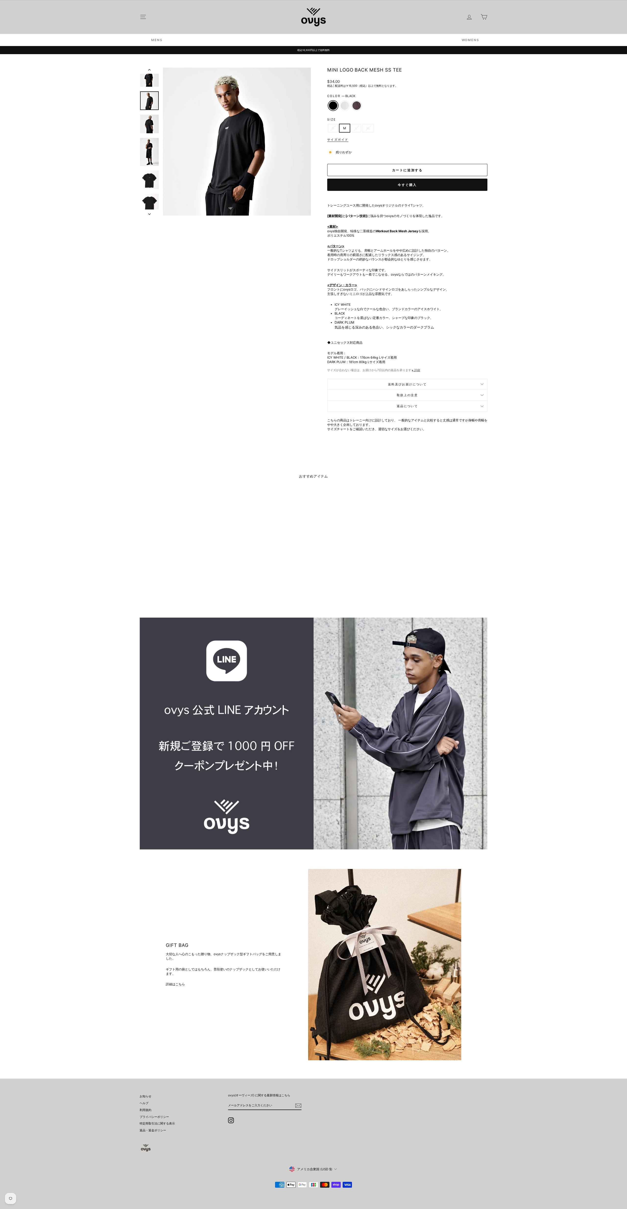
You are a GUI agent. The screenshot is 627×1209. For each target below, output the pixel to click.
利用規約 (145, 1110)
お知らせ (145, 1096)
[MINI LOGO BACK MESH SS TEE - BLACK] (174, 588)
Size (331, 119)
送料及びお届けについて (407, 384)
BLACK (333, 105)
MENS (156, 40)
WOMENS (470, 40)
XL (368, 128)
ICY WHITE (345, 105)
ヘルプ (144, 1103)
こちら (180, 984)
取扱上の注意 (407, 395)
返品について (407, 406)
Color (341, 96)
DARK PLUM (357, 105)
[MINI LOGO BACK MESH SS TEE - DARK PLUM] (187, 588)
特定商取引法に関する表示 (157, 1123)
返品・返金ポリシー (153, 1130)
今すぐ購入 (407, 185)
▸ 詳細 (416, 370)
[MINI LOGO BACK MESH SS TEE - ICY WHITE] (181, 588)
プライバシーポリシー (154, 1117)
